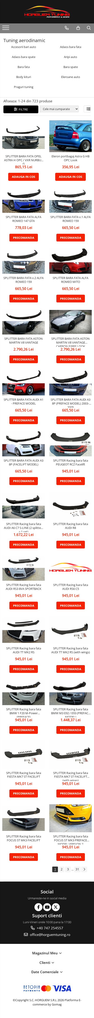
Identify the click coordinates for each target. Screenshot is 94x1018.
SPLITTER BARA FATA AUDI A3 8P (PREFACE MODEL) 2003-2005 (70, 403)
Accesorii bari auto (23, 47)
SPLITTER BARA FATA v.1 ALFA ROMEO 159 (70, 219)
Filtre (22, 109)
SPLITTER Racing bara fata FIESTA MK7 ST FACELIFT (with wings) (70, 776)
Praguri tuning (23, 87)
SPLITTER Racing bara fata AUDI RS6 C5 (70, 587)
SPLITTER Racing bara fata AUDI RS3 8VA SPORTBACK (23, 587)
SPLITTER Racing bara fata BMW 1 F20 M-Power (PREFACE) (23, 712)
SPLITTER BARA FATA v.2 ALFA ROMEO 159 (23, 280)
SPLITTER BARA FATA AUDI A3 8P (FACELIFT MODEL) (23, 462)
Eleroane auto (70, 77)
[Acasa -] (47, 12)
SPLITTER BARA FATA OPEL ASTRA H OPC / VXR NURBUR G (23, 159)
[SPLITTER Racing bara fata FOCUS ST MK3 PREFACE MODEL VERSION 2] (70, 818)
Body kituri (23, 77)
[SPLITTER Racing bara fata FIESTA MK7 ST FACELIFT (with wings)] (70, 755)
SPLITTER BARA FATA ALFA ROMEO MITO (70, 280)
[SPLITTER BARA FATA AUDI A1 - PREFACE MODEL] (23, 382)
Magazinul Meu (45, 953)
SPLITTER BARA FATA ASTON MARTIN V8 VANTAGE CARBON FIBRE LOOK (70, 342)
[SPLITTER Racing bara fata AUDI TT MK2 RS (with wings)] (70, 630)
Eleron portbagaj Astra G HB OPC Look (70, 158)
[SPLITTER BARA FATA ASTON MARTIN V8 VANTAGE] (23, 322)
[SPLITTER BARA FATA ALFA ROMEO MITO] (70, 261)
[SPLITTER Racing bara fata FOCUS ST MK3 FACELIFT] (23, 818)
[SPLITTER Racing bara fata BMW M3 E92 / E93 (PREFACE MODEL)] (70, 692)
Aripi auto (70, 57)
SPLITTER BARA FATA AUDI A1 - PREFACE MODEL (23, 401)
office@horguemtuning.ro (49, 934)
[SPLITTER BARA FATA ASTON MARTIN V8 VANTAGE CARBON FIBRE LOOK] (70, 322)
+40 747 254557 (49, 928)
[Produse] (6, 29)
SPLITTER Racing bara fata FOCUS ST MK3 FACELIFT (23, 838)
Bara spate (70, 67)
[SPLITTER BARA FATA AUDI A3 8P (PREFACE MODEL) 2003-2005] (70, 382)
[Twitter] (56, 907)
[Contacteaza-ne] (67, 28)
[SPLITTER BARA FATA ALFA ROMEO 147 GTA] (23, 200)
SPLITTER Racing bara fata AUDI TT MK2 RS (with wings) (70, 650)
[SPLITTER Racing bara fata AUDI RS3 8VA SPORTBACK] (23, 568)
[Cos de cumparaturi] (78, 28)
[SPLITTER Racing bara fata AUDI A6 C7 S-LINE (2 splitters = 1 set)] (23, 506)
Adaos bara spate (23, 57)
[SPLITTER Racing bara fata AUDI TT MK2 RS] (23, 630)
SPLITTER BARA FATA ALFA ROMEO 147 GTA (23, 219)
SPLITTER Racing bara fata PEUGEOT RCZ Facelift (70, 462)
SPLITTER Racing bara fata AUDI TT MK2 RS (23, 650)
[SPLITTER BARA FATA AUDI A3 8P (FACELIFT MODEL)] (23, 443)
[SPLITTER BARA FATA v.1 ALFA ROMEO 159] (70, 200)
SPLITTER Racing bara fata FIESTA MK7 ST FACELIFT (23, 775)
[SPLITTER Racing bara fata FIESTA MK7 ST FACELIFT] (23, 755)
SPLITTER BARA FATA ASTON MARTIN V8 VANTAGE (23, 340)
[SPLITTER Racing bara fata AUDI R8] (70, 506)
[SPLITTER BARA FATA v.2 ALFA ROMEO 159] (23, 261)
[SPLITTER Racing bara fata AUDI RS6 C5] (70, 568)
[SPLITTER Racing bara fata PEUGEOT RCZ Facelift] (70, 443)
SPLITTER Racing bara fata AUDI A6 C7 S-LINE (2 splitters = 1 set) (23, 527)
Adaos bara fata (70, 47)
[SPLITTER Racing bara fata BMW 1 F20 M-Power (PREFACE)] (23, 692)
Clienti (45, 962)
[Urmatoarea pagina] (84, 869)
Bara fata (24, 67)
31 (77, 869)
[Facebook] (38, 907)
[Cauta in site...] (89, 28)
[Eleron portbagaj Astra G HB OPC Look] (70, 136)
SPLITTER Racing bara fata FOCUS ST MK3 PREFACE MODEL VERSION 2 (70, 840)
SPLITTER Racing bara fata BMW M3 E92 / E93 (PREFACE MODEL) (70, 712)
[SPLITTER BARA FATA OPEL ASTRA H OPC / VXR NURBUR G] (23, 136)
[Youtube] (47, 907)
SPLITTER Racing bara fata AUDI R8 (70, 526)
